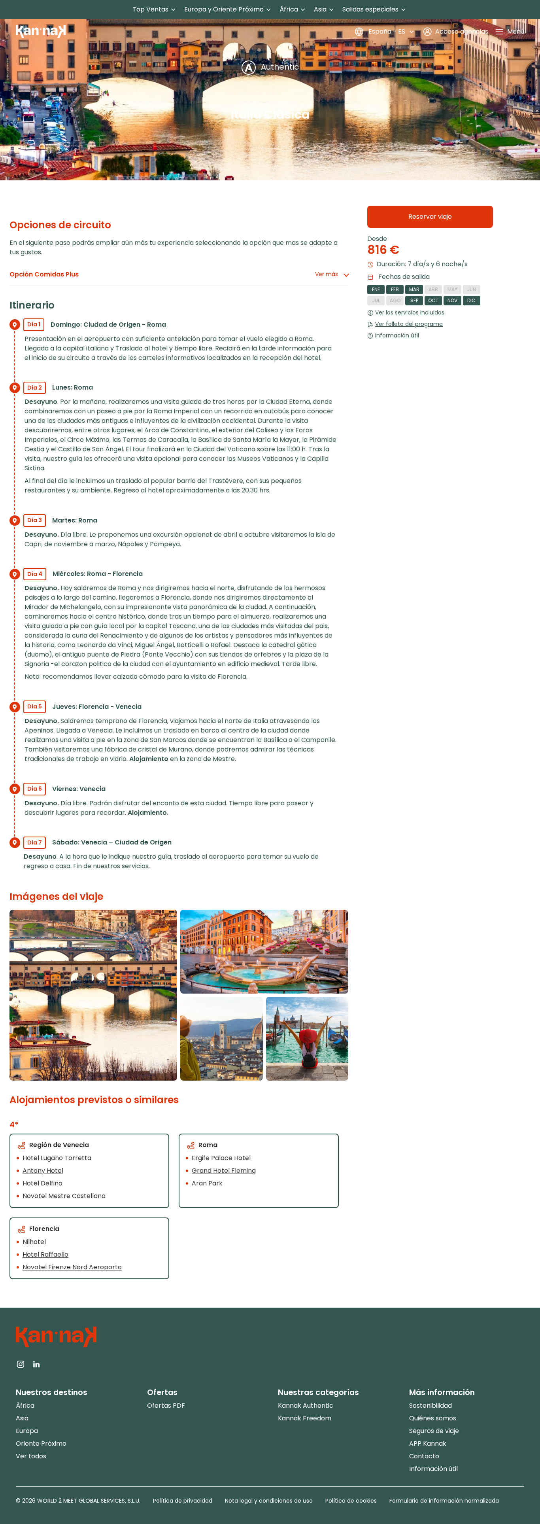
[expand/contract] (173, 10)
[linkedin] (36, 1364)
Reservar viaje (430, 216)
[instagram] (20, 1364)
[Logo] (41, 31)
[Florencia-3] (221, 1039)
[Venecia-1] (307, 1039)
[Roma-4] (264, 952)
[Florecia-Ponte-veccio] (93, 995)
